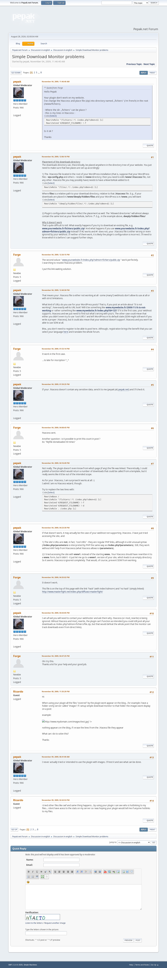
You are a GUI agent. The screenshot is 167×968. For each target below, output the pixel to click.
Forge (17, 254)
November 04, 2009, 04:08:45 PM (55, 427)
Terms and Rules (142, 964)
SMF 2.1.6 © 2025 (15, 965)
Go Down (16, 72)
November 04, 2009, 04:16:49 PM (55, 463)
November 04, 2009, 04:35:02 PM (55, 577)
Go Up (14, 829)
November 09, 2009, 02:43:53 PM (55, 800)
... (39, 72)
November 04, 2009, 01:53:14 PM (55, 348)
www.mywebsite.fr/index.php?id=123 (96, 310)
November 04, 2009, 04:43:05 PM (55, 613)
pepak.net (123, 389)
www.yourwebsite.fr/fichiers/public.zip (63, 228)
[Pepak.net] (14, 111)
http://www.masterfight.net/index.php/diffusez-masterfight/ (72, 591)
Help (131, 964)
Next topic (149, 64)
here (65, 331)
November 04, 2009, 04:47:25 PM (55, 656)
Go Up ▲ (155, 964)
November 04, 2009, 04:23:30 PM (55, 527)
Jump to (112, 842)
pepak (17, 81)
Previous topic (134, 64)
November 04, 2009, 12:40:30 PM (55, 290)
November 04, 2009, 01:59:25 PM (55, 384)
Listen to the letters (34, 923)
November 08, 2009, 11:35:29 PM (55, 691)
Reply (143, 72)
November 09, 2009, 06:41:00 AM (55, 757)
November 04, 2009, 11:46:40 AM (55, 81)
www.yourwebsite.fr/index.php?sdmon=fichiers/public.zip (91, 259)
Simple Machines (30, 965)
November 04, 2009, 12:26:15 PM (55, 254)
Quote (150, 145)
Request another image (55, 923)
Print (152, 72)
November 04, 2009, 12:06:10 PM (55, 156)
